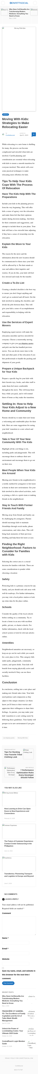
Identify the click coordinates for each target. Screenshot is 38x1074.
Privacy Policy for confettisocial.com (19, 1058)
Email (5, 949)
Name (5, 938)
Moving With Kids (23, 738)
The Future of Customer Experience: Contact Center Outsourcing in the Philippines (18, 843)
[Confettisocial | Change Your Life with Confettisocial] (19, 3)
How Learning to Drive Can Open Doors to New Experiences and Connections (17, 811)
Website (5, 959)
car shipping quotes (25, 343)
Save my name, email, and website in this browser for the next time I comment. (18, 975)
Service (5, 114)
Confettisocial (10, 135)
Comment (6, 913)
